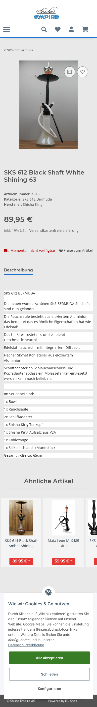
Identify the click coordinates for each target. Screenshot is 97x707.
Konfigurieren (49, 688)
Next (85, 535)
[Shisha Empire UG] (46, 13)
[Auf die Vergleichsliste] (69, 71)
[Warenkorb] (85, 29)
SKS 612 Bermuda (37, 199)
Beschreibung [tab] (18, 270)
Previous (12, 535)
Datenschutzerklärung (26, 645)
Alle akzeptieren (49, 658)
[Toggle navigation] (6, 29)
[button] (71, 29)
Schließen (49, 674)
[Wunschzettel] (57, 29)
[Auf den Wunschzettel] (82, 71)
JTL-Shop (71, 701)
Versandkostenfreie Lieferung (54, 230)
